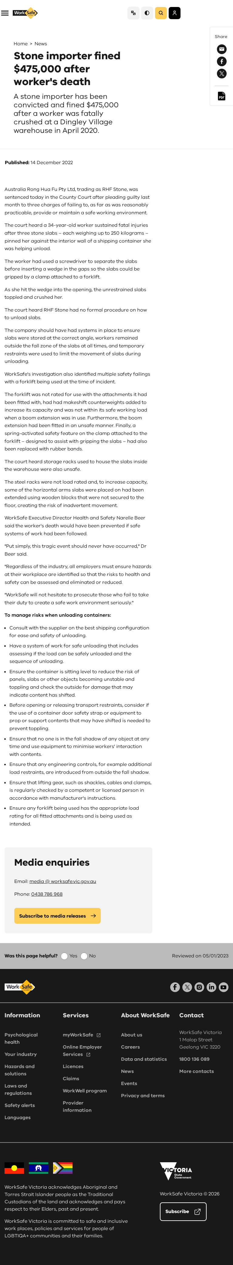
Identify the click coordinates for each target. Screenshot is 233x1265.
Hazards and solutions (20, 1070)
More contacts (196, 1071)
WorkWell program (85, 1090)
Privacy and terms (143, 1095)
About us (131, 1035)
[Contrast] (147, 13)
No (92, 956)
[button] (5, 13)
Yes (73, 956)
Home (21, 43)
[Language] (133, 13)
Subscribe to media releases (52, 916)
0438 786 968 (46, 894)
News (41, 43)
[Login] (175, 13)
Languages (18, 1117)
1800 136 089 (194, 1059)
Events (129, 1083)
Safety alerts (20, 1105)
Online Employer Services (82, 1051)
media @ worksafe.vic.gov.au (62, 881)
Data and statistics (144, 1059)
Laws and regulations (18, 1090)
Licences (73, 1066)
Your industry (21, 1054)
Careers (130, 1047)
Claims (71, 1078)
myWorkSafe (78, 1035)
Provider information (77, 1107)
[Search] (161, 13)
